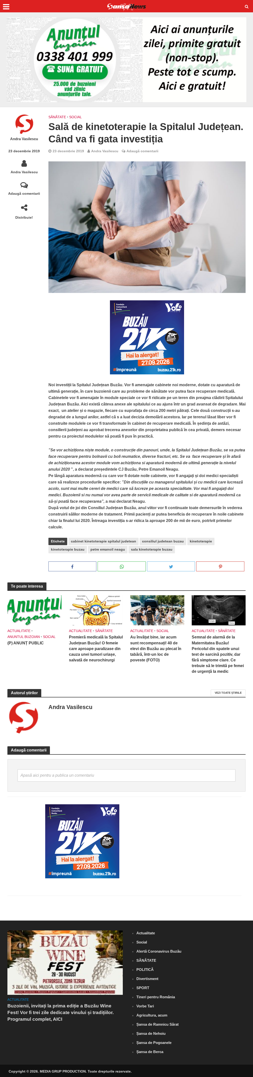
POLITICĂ (145, 969)
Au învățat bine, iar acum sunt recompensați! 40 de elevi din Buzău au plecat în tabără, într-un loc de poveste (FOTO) (155, 648)
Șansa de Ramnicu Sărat (157, 1024)
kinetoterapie (201, 541)
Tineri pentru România (155, 997)
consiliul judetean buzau (163, 541)
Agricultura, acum (151, 1015)
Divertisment (147, 979)
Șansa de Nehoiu (151, 1033)
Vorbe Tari (145, 1006)
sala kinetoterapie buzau (151, 549)
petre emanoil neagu (107, 549)
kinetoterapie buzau (67, 549)
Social (75, 117)
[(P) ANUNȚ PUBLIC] (34, 610)
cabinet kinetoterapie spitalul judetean (103, 541)
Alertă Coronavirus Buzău (158, 951)
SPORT (142, 988)
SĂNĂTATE (57, 117)
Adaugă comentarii (24, 193)
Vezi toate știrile (228, 692)
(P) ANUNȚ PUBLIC (25, 643)
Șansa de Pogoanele (153, 1042)
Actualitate (18, 631)
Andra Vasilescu (24, 139)
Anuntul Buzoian (23, 637)
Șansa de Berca (149, 1052)
